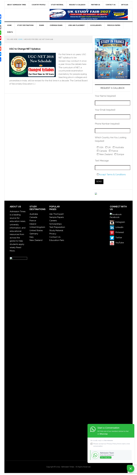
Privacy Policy (112, 444)
